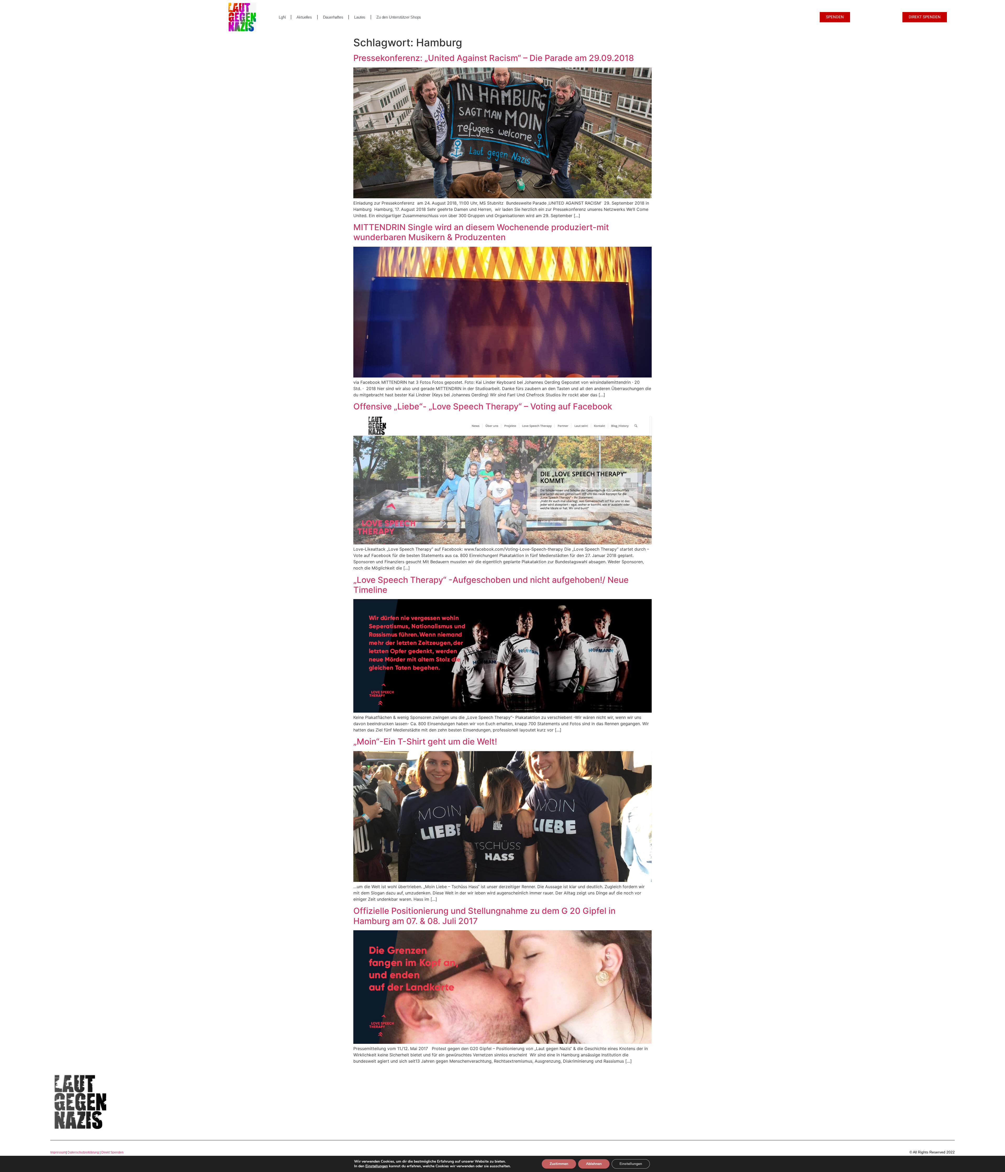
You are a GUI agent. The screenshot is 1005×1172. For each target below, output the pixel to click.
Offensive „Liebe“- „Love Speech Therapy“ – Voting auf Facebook (482, 406)
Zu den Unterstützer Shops (398, 17)
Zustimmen (559, 1163)
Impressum (58, 1152)
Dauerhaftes (333, 17)
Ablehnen (594, 1163)
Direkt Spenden (112, 1152)
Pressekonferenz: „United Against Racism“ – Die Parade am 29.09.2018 (493, 58)
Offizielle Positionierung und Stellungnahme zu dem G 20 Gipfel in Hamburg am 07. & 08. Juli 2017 (484, 916)
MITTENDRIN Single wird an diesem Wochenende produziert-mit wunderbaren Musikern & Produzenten (481, 232)
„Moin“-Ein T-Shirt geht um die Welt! (425, 741)
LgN (282, 17)
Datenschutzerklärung (83, 1152)
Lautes (359, 17)
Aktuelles (304, 17)
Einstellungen (376, 1166)
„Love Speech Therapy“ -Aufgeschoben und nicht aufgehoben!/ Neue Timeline (491, 585)
